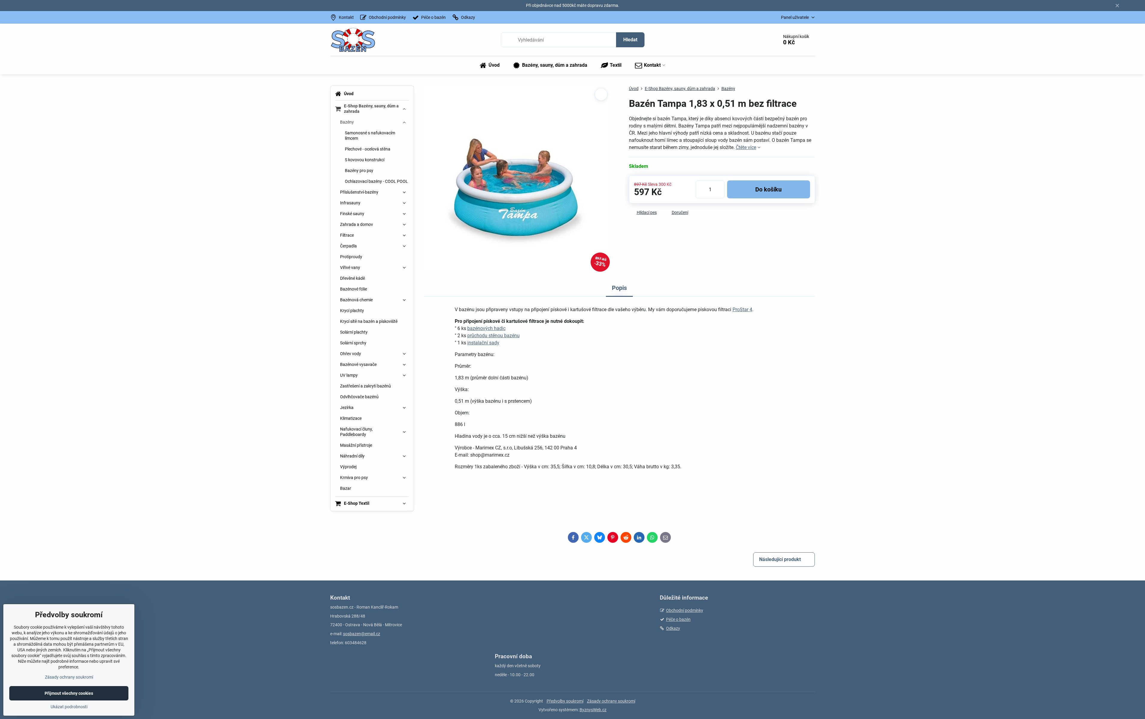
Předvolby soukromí (565, 701)
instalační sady (483, 343)
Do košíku (768, 189)
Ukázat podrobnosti (69, 706)
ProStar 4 (742, 309)
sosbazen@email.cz (361, 633)
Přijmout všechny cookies (69, 693)
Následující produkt (780, 559)
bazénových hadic (486, 328)
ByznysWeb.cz (593, 709)
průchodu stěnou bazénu (493, 335)
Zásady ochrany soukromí (611, 701)
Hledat (630, 39)
